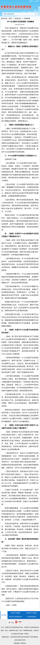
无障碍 (31, 1)
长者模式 (36, 1)
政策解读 (27, 18)
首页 (10, 18)
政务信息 (18, 18)
